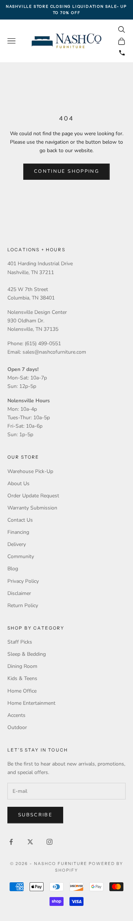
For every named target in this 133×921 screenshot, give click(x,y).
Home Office (22, 690)
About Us (18, 483)
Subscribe (35, 815)
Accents (16, 715)
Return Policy (22, 605)
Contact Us (20, 519)
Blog (12, 568)
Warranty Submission (32, 507)
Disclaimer (19, 593)
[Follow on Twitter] (30, 841)
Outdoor (17, 727)
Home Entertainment (31, 703)
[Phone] (122, 52)
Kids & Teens (22, 678)
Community (20, 556)
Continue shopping (66, 171)
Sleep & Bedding (26, 654)
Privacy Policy (23, 581)
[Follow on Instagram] (49, 841)
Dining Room (22, 666)
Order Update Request (33, 495)
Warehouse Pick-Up (30, 471)
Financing (18, 532)
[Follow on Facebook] (11, 841)
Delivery (16, 544)
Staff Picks (19, 641)
